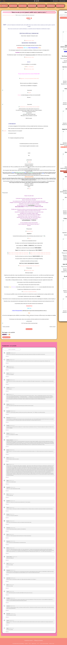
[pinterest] (38, 1)
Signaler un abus (34, 643)
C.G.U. (38, 643)
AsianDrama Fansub (6, 15)
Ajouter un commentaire (11, 349)
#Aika (17, 643)
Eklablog (41, 640)
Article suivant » (53, 326)
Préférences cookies (51, 643)
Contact (30, 643)
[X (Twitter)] (36, 1)
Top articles (26, 643)
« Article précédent (5, 326)
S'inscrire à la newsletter (6, 337)
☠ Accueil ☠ (12, 15)
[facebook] (34, 1)
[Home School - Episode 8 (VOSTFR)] (29, 291)
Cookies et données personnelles (44, 643)
